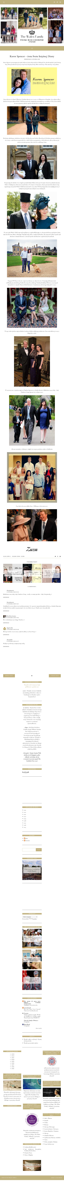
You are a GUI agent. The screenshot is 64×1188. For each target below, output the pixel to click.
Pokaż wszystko (39, 1028)
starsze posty (55, 675)
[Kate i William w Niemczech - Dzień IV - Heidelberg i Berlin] (32, 948)
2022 (25, 812)
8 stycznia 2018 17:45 (13, 617)
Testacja (26, 1013)
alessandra (9, 639)
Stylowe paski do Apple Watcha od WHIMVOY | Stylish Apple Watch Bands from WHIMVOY (32, 1016)
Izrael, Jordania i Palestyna (51, 1129)
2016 (25, 825)
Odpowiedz (6, 597)
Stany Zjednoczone (49, 1144)
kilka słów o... (7, 556)
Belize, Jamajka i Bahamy (50, 1142)
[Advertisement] (34, 789)
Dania (45, 1140)
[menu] (4, 2)
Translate (34, 919)
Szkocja (46, 1133)
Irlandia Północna (49, 1135)
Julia (26, 838)
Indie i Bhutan (48, 1118)
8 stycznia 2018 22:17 (13, 641)
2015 (25, 827)
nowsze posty (9, 675)
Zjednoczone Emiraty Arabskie (52, 1137)
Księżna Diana (16, 556)
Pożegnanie (27, 1022)
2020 (25, 816)
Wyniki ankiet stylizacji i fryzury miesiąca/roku (33, 1040)
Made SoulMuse (56, 1177)
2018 (25, 821)
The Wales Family (11, 1177)
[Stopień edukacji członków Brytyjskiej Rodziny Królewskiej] (32, 989)
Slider (23, 556)
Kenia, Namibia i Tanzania (51, 1131)
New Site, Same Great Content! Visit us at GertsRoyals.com (32, 1009)
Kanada (46, 1120)
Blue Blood (27, 1024)
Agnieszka (10, 628)
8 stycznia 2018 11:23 (13, 604)
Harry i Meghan (29, 1155)
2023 (25, 810)
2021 (25, 814)
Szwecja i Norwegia (49, 1127)
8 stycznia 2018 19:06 (13, 629)
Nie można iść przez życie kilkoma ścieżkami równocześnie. (32, 1002)
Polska (46, 1122)
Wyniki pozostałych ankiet (31, 1043)
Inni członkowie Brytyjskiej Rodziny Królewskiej (33, 1149)
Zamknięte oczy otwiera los (30, 1005)
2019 (25, 818)
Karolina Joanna (11, 616)
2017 (25, 823)
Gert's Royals (27, 1008)
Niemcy (46, 1125)
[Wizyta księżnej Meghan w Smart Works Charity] (32, 969)
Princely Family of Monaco (31, 1020)
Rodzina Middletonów (30, 1147)
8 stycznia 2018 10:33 (13, 592)
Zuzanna (27, 840)
